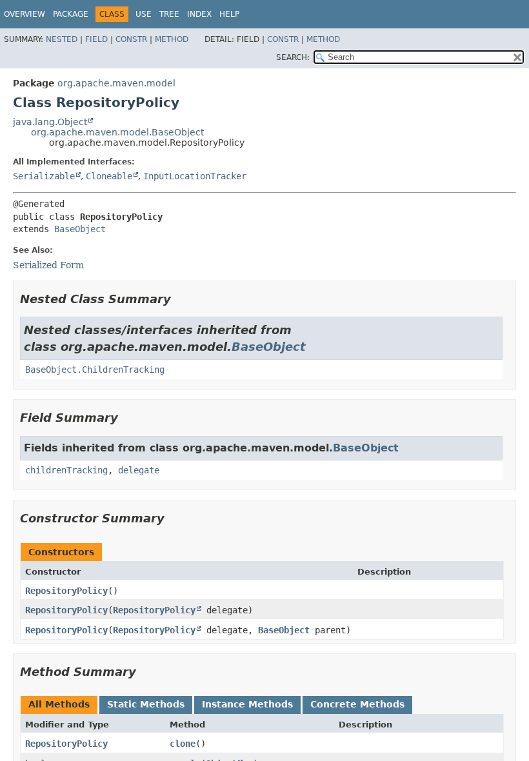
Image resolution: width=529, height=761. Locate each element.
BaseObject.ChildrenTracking (95, 369)
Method (171, 39)
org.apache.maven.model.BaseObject (117, 132)
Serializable (44, 176)
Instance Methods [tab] (247, 704)
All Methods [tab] (59, 704)
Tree (169, 14)
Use (143, 14)
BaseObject (80, 229)
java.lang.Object (50, 122)
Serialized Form (48, 265)
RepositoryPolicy (66, 591)
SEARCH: (293, 57)
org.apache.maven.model (116, 83)
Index (199, 14)
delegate (138, 470)
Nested (61, 39)
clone (182, 743)
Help (229, 14)
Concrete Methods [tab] (357, 704)
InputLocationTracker (194, 176)
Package (70, 14)
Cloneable (109, 176)
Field (96, 39)
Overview (24, 14)
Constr (131, 39)
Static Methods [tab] (146, 704)
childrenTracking (66, 470)
